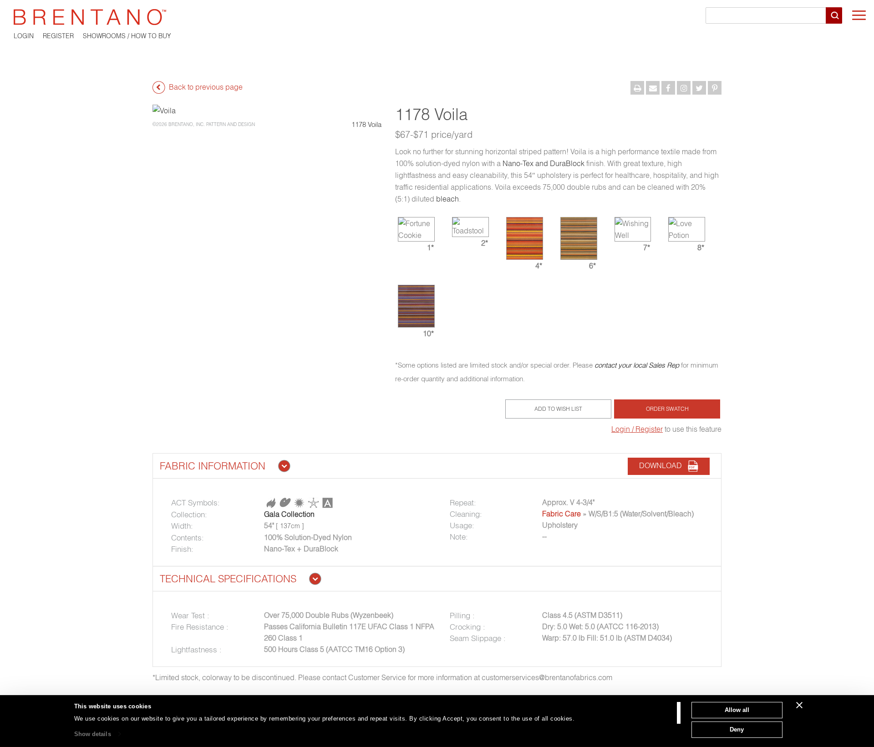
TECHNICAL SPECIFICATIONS (228, 578)
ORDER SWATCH (667, 408)
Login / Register (637, 429)
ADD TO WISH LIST (558, 408)
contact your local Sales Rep (637, 365)
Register (58, 36)
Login (24, 36)
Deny (737, 729)
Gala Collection (289, 514)
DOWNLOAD (663, 465)
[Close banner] (799, 705)
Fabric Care (561, 513)
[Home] (437, 17)
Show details (92, 734)
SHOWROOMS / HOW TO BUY (127, 36)
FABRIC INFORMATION (212, 465)
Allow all (737, 710)
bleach (447, 198)
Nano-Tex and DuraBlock (543, 163)
